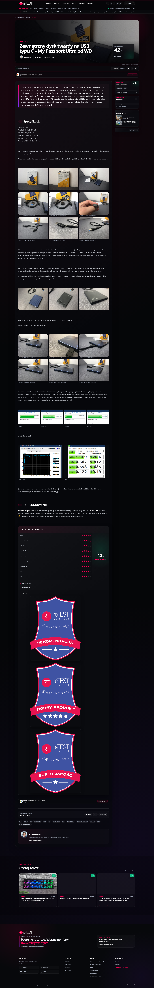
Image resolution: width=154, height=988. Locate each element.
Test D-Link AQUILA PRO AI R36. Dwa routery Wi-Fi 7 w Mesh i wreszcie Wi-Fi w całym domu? (129, 117)
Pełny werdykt (117, 56)
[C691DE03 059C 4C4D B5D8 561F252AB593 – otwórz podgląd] (94, 370)
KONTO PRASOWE (23, 8)
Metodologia (62, 8)
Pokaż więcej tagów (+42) (24, 824)
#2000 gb (26, 821)
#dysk (63, 821)
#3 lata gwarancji (37, 821)
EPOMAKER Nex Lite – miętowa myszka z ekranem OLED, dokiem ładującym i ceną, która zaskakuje (129, 122)
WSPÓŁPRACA (33, 8)
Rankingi (90, 3)
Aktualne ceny (26, 587)
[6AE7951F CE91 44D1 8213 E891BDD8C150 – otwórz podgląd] (63, 299)
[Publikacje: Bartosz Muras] (24, 836)
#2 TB (20, 821)
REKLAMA (41, 8)
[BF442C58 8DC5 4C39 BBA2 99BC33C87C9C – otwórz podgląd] (63, 179)
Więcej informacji (26, 583)
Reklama (117, 964)
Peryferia (34, 17)
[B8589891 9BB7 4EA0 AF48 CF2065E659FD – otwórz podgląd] (63, 345)
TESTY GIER (66, 3)
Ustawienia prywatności (119, 985)
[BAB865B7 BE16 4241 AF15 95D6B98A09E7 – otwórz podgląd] (33, 370)
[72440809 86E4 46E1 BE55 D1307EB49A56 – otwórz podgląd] (94, 203)
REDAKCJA (53, 8)
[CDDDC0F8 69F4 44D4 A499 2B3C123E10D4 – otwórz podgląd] (33, 179)
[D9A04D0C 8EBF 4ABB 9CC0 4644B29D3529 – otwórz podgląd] (94, 228)
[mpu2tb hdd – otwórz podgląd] (98, 417)
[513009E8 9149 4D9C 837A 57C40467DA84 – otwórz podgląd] (33, 203)
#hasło (98, 821)
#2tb (31, 821)
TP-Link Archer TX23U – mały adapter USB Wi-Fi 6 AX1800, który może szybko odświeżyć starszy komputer (114, 900)
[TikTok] (120, 3)
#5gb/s (44, 821)
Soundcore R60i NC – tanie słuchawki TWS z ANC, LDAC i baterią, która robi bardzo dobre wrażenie (103, 12)
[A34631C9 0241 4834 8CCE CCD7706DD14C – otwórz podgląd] (94, 299)
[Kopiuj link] (135, 68)
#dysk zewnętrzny (70, 821)
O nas (91, 967)
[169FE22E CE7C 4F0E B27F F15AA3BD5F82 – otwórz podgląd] (33, 228)
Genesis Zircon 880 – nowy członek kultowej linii (74, 898)
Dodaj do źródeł (131, 74)
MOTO (73, 3)
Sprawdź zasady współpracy (106, 944)
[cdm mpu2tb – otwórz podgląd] (86, 461)
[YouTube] (117, 3)
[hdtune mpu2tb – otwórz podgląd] (40, 461)
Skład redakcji (94, 970)
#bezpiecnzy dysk (56, 821)
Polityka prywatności (95, 964)
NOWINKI (48, 3)
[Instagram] (111, 3)
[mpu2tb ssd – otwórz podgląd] (52, 417)
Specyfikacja (120, 104)
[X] (114, 3)
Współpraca (118, 962)
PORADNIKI (81, 3)
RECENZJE (56, 3)
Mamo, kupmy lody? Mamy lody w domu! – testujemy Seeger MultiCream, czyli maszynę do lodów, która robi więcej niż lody (46, 12)
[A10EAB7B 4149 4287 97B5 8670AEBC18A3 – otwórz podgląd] (63, 203)
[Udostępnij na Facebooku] (128, 68)
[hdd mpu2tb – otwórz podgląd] (75, 417)
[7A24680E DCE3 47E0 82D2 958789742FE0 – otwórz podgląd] (33, 299)
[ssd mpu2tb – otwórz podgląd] (29, 417)
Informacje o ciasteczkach (97, 962)
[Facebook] (107, 3)
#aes (49, 821)
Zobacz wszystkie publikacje (35, 840)
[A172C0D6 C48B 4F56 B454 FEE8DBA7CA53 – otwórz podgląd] (63, 370)
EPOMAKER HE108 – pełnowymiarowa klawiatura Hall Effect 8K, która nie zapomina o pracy (37, 899)
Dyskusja (116, 68)
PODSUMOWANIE (121, 106)
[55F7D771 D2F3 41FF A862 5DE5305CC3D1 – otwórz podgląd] (63, 228)
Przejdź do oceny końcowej (121, 92)
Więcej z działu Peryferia (129, 870)
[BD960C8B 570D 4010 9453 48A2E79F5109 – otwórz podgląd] (33, 345)
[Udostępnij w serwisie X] (132, 68)
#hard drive (92, 821)
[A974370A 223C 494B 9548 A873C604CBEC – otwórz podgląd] (94, 179)
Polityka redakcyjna (73, 8)
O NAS (47, 8)
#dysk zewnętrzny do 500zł (82, 821)
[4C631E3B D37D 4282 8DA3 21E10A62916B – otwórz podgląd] (94, 345)
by (130, 985)
